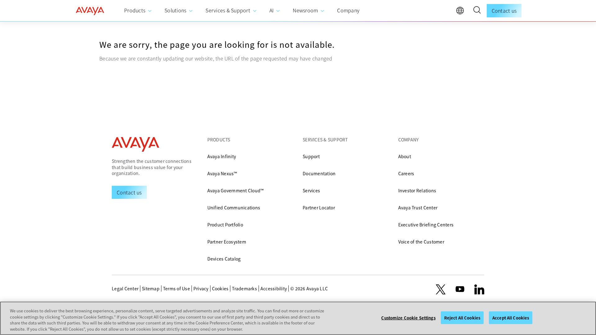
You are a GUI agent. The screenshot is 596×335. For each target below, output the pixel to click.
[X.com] (440, 289)
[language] (461, 12)
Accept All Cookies (510, 318)
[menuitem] (138, 11)
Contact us (504, 10)
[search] (477, 11)
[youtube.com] (460, 289)
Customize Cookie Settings (408, 318)
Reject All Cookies (462, 318)
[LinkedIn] (479, 289)
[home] (90, 11)
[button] (477, 11)
